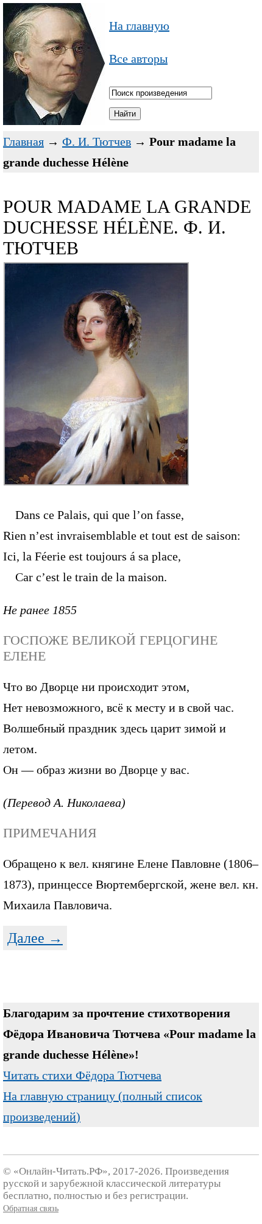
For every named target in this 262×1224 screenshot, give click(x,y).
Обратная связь (30, 1208)
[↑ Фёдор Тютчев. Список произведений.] (54, 120)
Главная (23, 141)
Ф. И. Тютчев (96, 141)
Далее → (35, 938)
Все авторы (138, 58)
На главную (139, 25)
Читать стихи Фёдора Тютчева (82, 1075)
